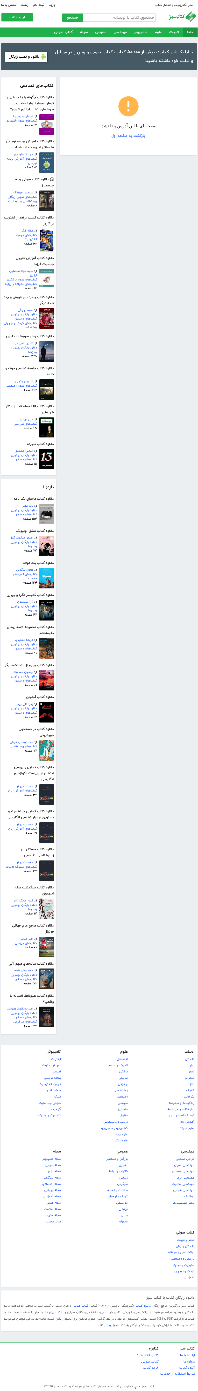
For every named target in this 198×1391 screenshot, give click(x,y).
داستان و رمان (185, 1246)
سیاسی (123, 1103)
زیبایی (123, 1178)
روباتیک (189, 1196)
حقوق (124, 1115)
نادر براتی (27, 506)
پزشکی (123, 1072)
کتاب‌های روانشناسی (23, 746)
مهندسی (120, 32)
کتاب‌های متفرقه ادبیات (21, 867)
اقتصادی (122, 1059)
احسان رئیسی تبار (21, 116)
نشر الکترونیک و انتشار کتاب (174, 5)
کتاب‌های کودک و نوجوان (20, 323)
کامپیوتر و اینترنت (49, 1115)
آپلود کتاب (17, 17)
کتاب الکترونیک (147, 1355)
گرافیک (56, 1109)
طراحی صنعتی (185, 1159)
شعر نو (189, 1078)
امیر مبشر (26, 939)
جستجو (72, 17)
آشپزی (123, 1165)
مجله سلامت (52, 1209)
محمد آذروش (24, 786)
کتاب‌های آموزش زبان (22, 791)
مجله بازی (54, 1171)
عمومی (100, 32)
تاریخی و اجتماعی (182, 1259)
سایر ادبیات (186, 1128)
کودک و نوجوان (118, 1196)
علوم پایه (122, 1134)
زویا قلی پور (25, 704)
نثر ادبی (189, 1097)
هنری (124, 1215)
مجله (84, 32)
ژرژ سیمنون (25, 602)
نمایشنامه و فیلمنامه (180, 1109)
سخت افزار (54, 1090)
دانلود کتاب (143, 1306)
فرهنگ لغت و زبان (181, 1115)
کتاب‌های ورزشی (26, 943)
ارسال (108, 1325)
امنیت (57, 1072)
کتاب (59, 1312)
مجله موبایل (53, 1165)
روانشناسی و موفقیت (180, 1252)
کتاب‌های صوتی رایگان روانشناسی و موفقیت (22, 199)
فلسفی (123, 1109)
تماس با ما (8, 5)
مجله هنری (53, 1215)
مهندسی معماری (183, 1171)
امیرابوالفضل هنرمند (20, 1009)
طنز (192, 1084)
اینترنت (56, 1059)
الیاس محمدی (24, 451)
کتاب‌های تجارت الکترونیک (26, 237)
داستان (189, 1059)
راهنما (24, 5)
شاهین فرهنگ (23, 193)
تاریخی (123, 1078)
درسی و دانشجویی (115, 1122)
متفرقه (123, 1222)
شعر (191, 1072)
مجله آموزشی (52, 1196)
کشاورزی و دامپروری (114, 1128)
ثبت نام (38, 5)
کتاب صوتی (63, 32)
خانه (189, 32)
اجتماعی (122, 1097)
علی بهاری (26, 419)
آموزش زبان (186, 1122)
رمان (191, 1065)
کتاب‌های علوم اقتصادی (21, 121)
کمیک (190, 1090)
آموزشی (189, 1277)
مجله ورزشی (52, 1190)
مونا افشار (26, 231)
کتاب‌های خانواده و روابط (21, 284)
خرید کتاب (151, 1367)
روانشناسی (120, 1090)
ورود (52, 5)
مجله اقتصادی (51, 1184)
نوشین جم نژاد (23, 672)
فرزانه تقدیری (24, 640)
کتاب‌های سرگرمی (25, 1022)
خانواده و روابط (118, 1171)
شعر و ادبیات (185, 1240)
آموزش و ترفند (51, 1065)
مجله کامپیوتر (51, 1159)
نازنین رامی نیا (23, 343)
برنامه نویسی (52, 1078)
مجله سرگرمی (52, 1178)
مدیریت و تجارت (183, 1265)
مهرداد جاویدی (23, 154)
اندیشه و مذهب (117, 1065)
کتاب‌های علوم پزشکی (22, 280)
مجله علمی (53, 1203)
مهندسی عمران (184, 1165)
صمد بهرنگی (25, 310)
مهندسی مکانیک (183, 1184)
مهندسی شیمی (183, 1190)
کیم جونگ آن (23, 901)
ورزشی (123, 1209)
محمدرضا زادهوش (21, 742)
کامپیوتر (140, 32)
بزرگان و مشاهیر (117, 1159)
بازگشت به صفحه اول (128, 135)
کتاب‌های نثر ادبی (25, 424)
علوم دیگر (121, 1141)
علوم (158, 32)
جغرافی (123, 1084)
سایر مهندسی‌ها (183, 1203)
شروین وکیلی (24, 381)
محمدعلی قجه (23, 970)
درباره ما (189, 1361)
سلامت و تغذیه (117, 1190)
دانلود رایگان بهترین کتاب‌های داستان (24, 316)
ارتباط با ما (187, 1355)
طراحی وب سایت (50, 1103)
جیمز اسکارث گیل (21, 538)
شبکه (57, 1097)
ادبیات (174, 32)
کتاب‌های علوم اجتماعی (21, 386)
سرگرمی (122, 1184)
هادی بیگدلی (24, 570)
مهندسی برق (185, 1178)
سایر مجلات (53, 1222)
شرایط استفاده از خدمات (177, 1373)
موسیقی (122, 1203)
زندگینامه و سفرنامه (181, 1103)
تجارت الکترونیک (50, 1084)
